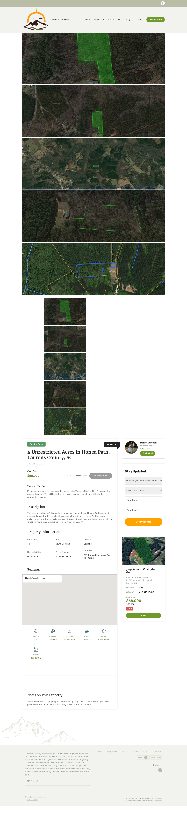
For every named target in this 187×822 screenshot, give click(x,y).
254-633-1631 (32, 800)
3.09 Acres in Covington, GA (141, 571)
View (143, 615)
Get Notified (155, 19)
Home (87, 19)
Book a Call (148, 453)
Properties (99, 19)
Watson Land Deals (61, 19)
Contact (138, 19)
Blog (128, 19)
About (111, 19)
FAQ (120, 19)
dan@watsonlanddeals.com (37, 797)
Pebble (159, 801)
